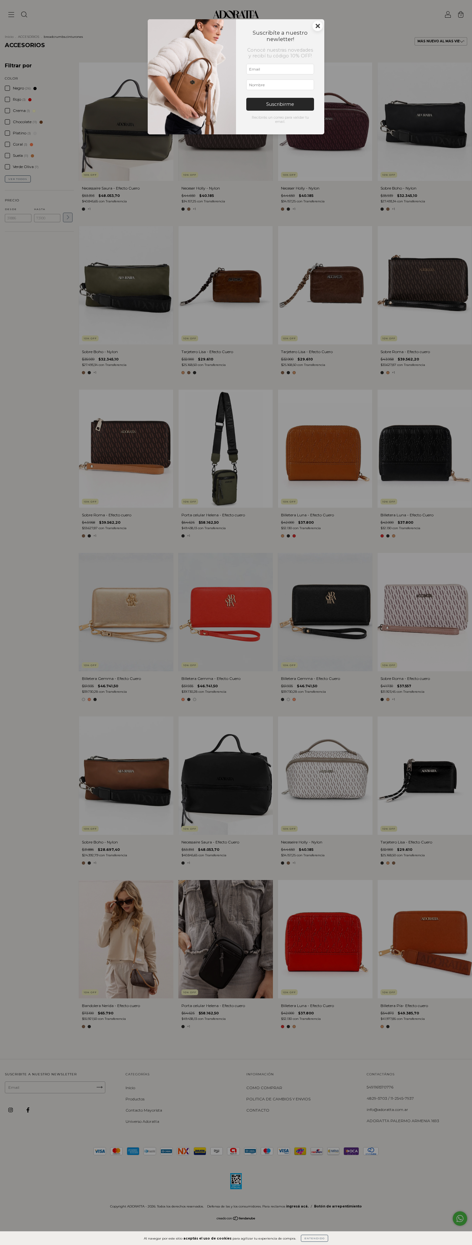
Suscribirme (280, 104)
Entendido (314, 1238)
